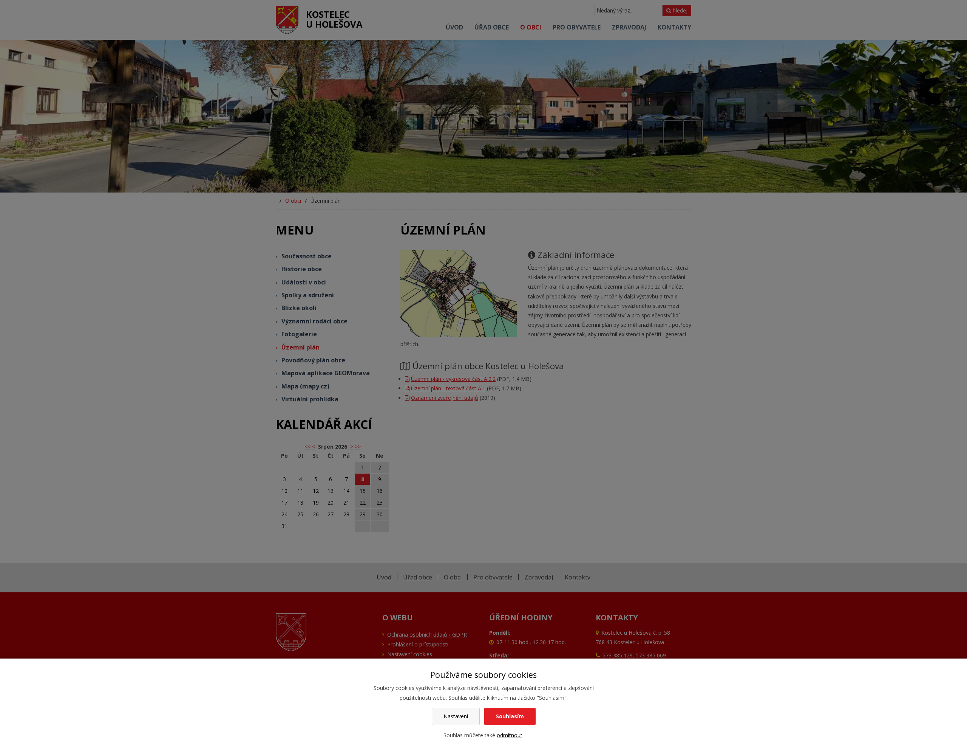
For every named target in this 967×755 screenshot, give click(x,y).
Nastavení (455, 716)
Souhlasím (510, 716)
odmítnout (509, 735)
